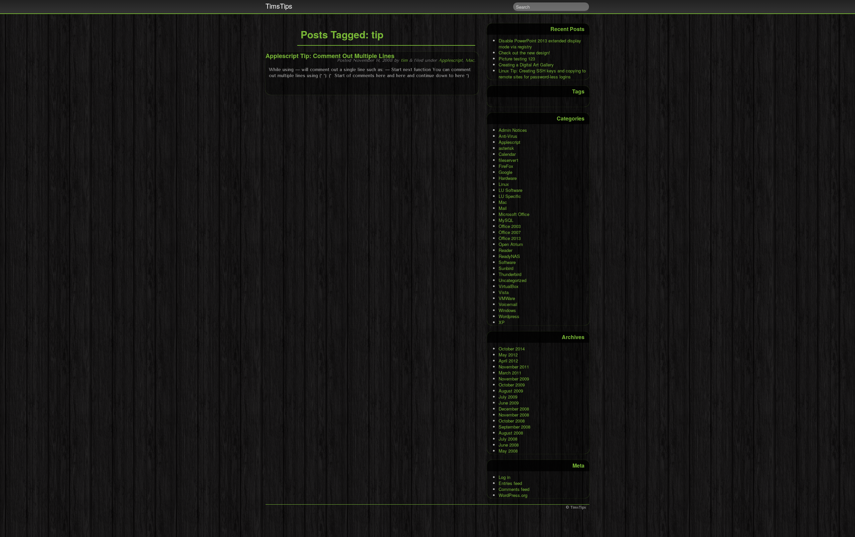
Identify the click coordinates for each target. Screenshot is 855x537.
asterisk (506, 148)
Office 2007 (510, 232)
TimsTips (279, 6)
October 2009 (512, 384)
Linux (504, 184)
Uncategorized (512, 280)
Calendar (507, 154)
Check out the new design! (524, 52)
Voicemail (508, 304)
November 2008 (514, 415)
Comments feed (514, 489)
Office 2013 (510, 238)
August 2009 (511, 390)
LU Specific (510, 196)
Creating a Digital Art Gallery (526, 64)
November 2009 (514, 378)
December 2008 (514, 409)
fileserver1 (509, 160)
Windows (507, 310)
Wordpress (509, 316)
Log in (504, 477)
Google (505, 172)
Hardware (508, 178)
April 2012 (508, 360)
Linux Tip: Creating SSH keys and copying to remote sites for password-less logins (542, 73)
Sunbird (506, 268)
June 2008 (509, 445)
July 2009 (508, 396)
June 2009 (509, 402)
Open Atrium (511, 244)
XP (502, 322)
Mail (503, 208)
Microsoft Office (514, 214)
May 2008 (508, 451)
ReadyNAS (509, 256)
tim (404, 60)
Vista (504, 292)
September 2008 (514, 427)
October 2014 (512, 348)
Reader (505, 250)
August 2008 (511, 433)
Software (507, 262)
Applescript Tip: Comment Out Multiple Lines (330, 55)
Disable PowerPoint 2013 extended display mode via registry (540, 43)
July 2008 (508, 439)
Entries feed (510, 483)
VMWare (507, 298)
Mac (469, 60)
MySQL (506, 220)
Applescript (451, 60)
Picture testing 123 (517, 58)
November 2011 (514, 366)
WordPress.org (513, 495)
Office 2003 (510, 226)
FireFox (506, 166)
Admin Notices (513, 130)
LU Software (510, 190)
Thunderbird (510, 274)
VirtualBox (509, 286)
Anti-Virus (508, 136)
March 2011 (510, 372)
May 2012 (508, 354)
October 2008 (512, 421)
